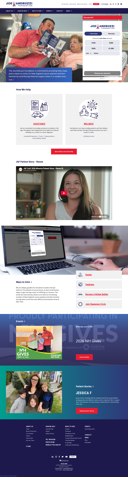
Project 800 (68, 443)
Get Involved (65, 4)
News (68, 11)
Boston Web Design (68, 469)
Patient (84, 386)
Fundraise (68, 431)
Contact (59, 11)
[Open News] (71, 11)
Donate (96, 4)
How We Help (22, 11)
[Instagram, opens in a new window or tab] (113, 4)
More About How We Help (64, 151)
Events (48, 11)
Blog (86, 440)
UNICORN (104, 4)
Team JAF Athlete (70, 440)
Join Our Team (30, 440)
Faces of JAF (29, 438)
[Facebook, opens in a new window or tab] (115, 4)
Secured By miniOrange (8, 476)
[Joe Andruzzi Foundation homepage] (19, 4)
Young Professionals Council (73, 438)
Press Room (73, 4)
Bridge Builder (69, 436)
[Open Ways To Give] (42, 11)
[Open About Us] (14, 11)
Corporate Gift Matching (72, 445)
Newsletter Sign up (82, 4)
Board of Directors (31, 431)
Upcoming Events (90, 429)
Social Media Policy (68, 468)
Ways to (23, 282)
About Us (9, 11)
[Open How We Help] (28, 11)
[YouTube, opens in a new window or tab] (121, 4)
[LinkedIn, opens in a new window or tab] (110, 4)
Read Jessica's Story (87, 411)
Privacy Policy (58, 468)
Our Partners (30, 433)
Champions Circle (70, 433)
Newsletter (88, 442)
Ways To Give (36, 11)
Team (27, 429)
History (28, 436)
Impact (47, 431)
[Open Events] (52, 11)
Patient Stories (50, 433)
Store (90, 4)
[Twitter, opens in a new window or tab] (118, 4)
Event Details (84, 357)
